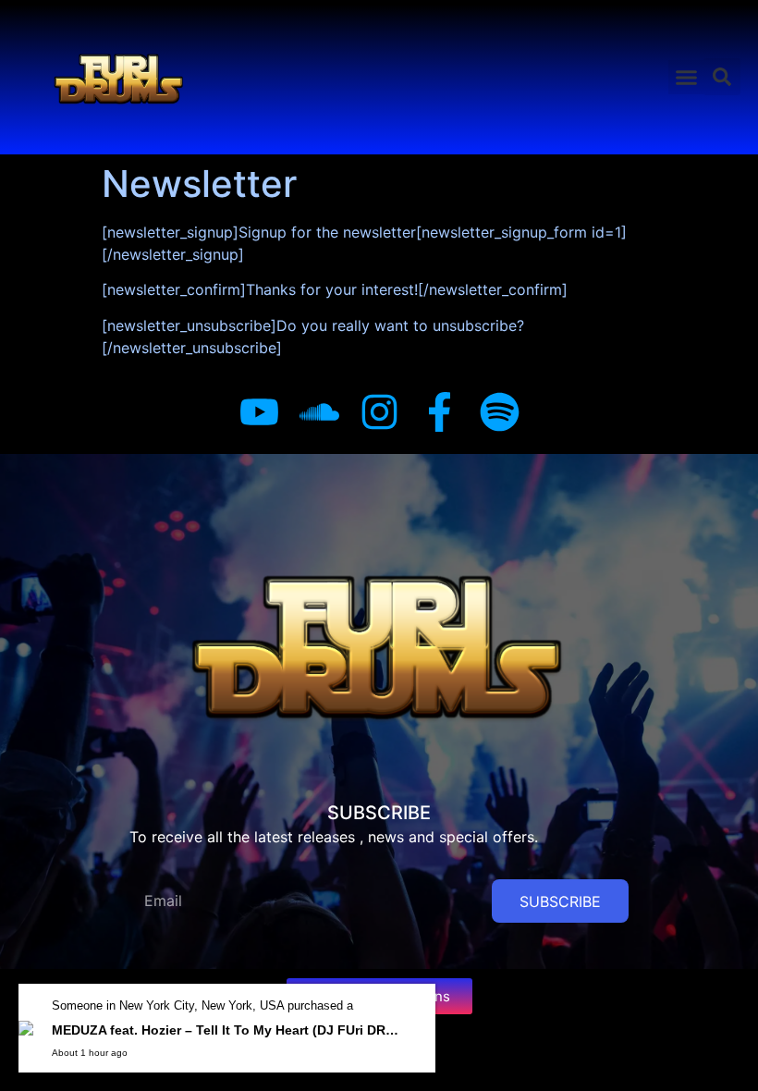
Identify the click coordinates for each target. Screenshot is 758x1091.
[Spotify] (500, 412)
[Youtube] (259, 412)
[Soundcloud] (319, 412)
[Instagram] (379, 412)
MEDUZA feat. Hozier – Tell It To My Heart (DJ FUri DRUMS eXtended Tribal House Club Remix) (227, 1030)
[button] (685, 77)
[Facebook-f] (439, 412)
